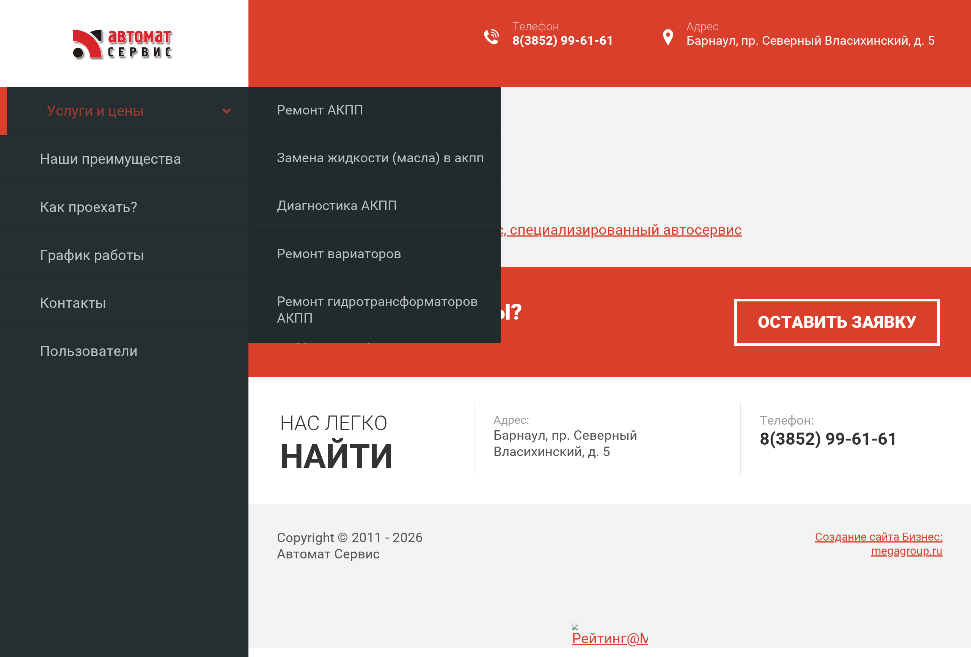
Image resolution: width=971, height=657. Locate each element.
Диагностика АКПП (337, 205)
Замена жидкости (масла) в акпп (380, 158)
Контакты (73, 303)
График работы (92, 255)
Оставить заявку (837, 322)
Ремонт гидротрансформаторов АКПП (377, 310)
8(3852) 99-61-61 (563, 40)
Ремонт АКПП (320, 110)
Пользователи (89, 351)
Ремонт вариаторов (339, 254)
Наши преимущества (110, 159)
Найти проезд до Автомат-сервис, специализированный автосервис (509, 229)
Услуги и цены (95, 110)
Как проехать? (88, 207)
